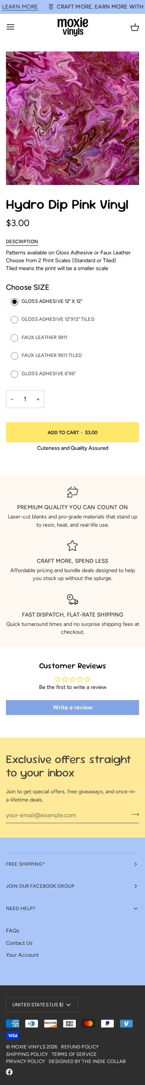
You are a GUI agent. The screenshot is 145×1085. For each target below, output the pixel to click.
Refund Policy (80, 1047)
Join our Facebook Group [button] (40, 886)
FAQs (12, 930)
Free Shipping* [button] (25, 864)
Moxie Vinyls (28, 1047)
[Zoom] (19, 171)
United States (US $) (38, 1004)
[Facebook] (9, 1072)
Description (22, 241)
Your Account (22, 954)
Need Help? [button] (20, 908)
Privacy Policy (25, 1061)
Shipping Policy (27, 1054)
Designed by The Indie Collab (87, 1061)
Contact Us (19, 943)
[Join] (133, 814)
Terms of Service (74, 1054)
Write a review (73, 707)
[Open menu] (17, 27)
